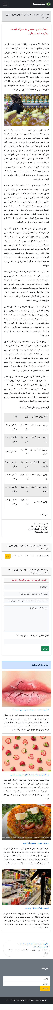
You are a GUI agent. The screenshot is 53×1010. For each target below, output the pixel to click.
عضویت (45, 988)
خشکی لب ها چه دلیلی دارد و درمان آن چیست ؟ (31, 710)
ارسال (45, 648)
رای (7, 556)
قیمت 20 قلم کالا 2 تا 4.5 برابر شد (37, 908)
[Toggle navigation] (5, 4)
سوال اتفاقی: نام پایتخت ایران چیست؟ (32, 635)
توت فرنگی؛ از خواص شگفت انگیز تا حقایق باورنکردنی (29, 775)
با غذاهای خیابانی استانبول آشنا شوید (36, 843)
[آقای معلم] (41, 4)
